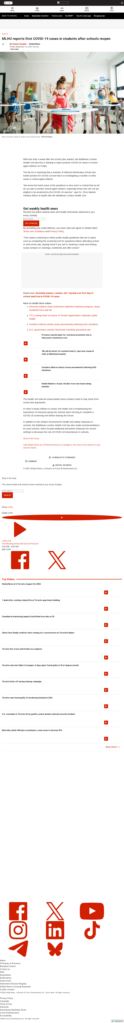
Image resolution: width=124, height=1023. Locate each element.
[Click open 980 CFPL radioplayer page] (62, 517)
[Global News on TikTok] (92, 938)
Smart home (5, 981)
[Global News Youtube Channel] (92, 919)
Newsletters (5, 975)
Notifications (6, 978)
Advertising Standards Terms (13, 1010)
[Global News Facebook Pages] (18, 919)
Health (5, 34)
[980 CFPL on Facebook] (20, 568)
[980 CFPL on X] (57, 568)
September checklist (40, 16)
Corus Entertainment (9, 1013)
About (2, 960)
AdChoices (119, 1021)
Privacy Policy (57, 231)
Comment (32, 461)
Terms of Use (6, 1004)
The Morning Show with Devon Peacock (20, 544)
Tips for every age (83, 16)
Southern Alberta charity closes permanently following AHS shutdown (63, 324)
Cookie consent (7, 989)
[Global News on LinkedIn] (55, 938)
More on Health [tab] (31, 303)
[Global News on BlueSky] (55, 957)
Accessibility (6, 1016)
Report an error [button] (63, 465)
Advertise (4, 1007)
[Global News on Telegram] (18, 957)
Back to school (9, 16)
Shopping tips (99, 16)
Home (26, 16)
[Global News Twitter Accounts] (55, 919)
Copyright (4, 1001)
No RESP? (69, 16)
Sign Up (7, 495)
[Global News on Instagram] (18, 938)
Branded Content (8, 966)
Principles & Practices (10, 963)
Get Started (31, 223)
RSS (2, 972)
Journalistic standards (63, 457)
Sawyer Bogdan (19, 44)
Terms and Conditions (34, 231)
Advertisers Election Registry (13, 984)
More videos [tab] (45, 303)
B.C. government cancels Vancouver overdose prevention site (60, 329)
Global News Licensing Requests (15, 986)
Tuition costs (56, 16)
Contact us (5, 969)
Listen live (6, 541)
